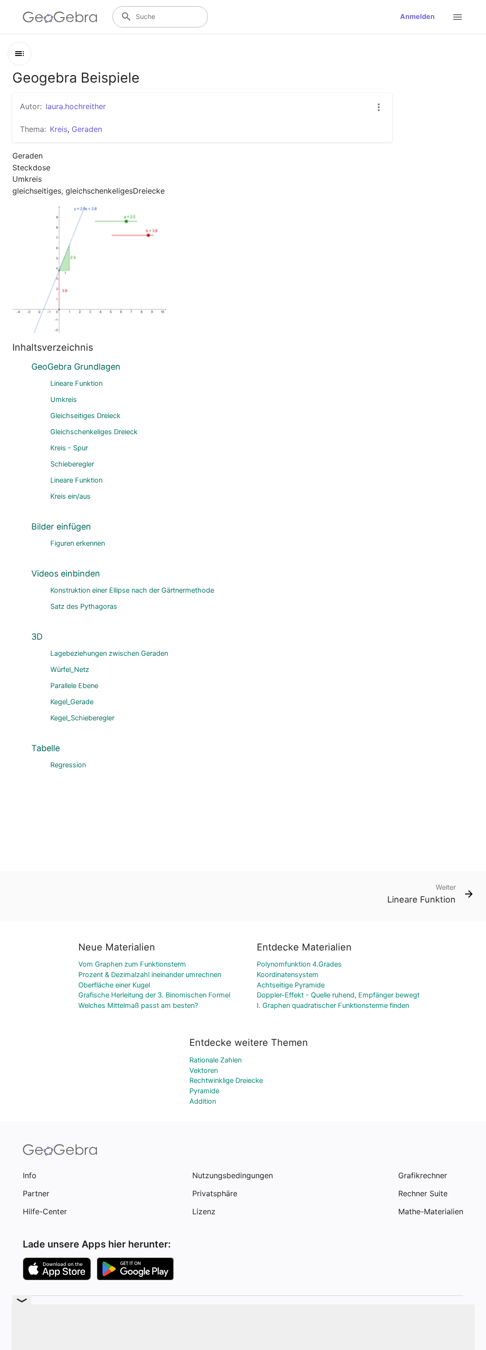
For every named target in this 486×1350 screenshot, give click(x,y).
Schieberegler (72, 464)
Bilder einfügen (61, 526)
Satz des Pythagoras (83, 606)
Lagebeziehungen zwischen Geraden (109, 653)
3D (37, 637)
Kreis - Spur (69, 448)
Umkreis (63, 399)
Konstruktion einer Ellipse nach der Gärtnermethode (132, 590)
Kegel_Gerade (71, 702)
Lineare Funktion (76, 383)
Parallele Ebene (74, 685)
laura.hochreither (76, 106)
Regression (68, 765)
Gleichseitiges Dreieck (85, 415)
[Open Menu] (457, 17)
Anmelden (417, 16)
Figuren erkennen (77, 543)
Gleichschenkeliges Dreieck (94, 432)
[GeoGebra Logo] (60, 17)
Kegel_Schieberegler (82, 718)
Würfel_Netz (69, 669)
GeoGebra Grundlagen (76, 367)
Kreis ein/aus (70, 496)
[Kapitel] (19, 53)
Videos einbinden (65, 573)
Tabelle (45, 748)
